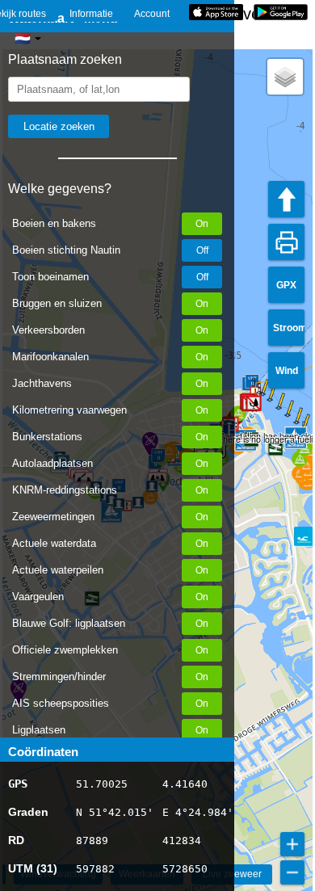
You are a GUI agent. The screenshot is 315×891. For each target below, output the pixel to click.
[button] (254, 403)
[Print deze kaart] (286, 242)
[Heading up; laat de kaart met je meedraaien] (286, 199)
